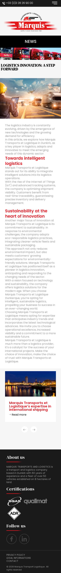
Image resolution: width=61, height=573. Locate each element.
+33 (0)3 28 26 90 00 (19, 3)
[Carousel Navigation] (30, 429)
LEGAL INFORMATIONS (18, 558)
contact (12, 561)
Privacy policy (15, 555)
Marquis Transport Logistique (29, 566)
